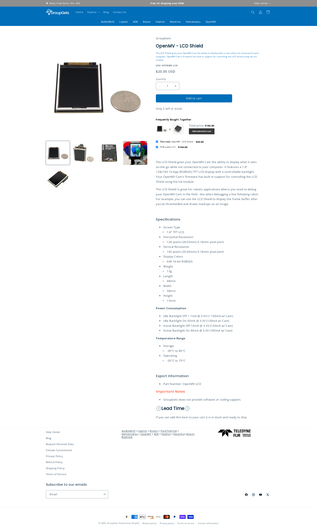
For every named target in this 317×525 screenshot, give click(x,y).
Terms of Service (56, 474)
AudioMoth (108, 21)
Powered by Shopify (129, 523)
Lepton (123, 21)
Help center (262, 3)
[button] (93, 12)
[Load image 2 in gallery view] (84, 153)
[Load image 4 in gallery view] (135, 153)
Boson (147, 21)
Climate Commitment (59, 450)
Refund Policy (54, 462)
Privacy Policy (54, 456)
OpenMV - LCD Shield (176, 142)
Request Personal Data (60, 444)
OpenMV (211, 21)
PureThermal (169, 431)
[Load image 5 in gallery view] (58, 179)
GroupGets (112, 523)
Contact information (208, 523)
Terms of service (185, 523)
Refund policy (149, 523)
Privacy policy (167, 523)
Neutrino (175, 21)
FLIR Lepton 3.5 (167, 147)
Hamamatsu (193, 21)
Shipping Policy (55, 468)
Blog (49, 438)
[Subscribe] (104, 494)
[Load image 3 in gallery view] (109, 153)
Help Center (53, 432)
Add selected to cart (201, 131)
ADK (135, 21)
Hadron (160, 21)
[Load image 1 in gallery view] (58, 153)
